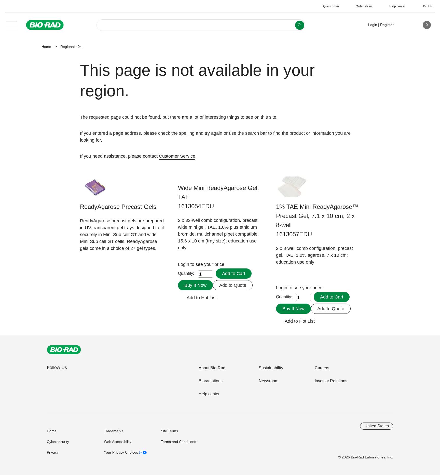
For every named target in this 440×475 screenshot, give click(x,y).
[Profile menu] (405, 25)
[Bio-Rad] (64, 349)
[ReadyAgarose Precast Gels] (96, 189)
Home (46, 47)
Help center (209, 394)
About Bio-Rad (212, 368)
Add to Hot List (202, 297)
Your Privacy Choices (121, 452)
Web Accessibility (117, 442)
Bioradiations (211, 381)
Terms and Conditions (178, 442)
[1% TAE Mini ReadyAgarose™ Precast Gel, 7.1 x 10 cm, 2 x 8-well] (292, 189)
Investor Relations (331, 381)
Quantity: (186, 273)
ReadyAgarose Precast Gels (118, 206)
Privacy (53, 452)
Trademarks (113, 431)
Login (184, 264)
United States (376, 426)
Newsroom (268, 381)
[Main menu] (11, 24)
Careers (322, 368)
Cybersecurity (58, 442)
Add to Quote (232, 285)
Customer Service (177, 156)
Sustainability (271, 368)
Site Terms (169, 431)
